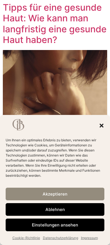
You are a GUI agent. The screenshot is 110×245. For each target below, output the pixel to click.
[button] (101, 125)
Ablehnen (55, 209)
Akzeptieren (55, 194)
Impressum (89, 238)
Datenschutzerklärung (60, 238)
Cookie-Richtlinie (26, 238)
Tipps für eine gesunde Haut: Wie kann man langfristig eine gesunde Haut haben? (55, 23)
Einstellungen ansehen (55, 225)
